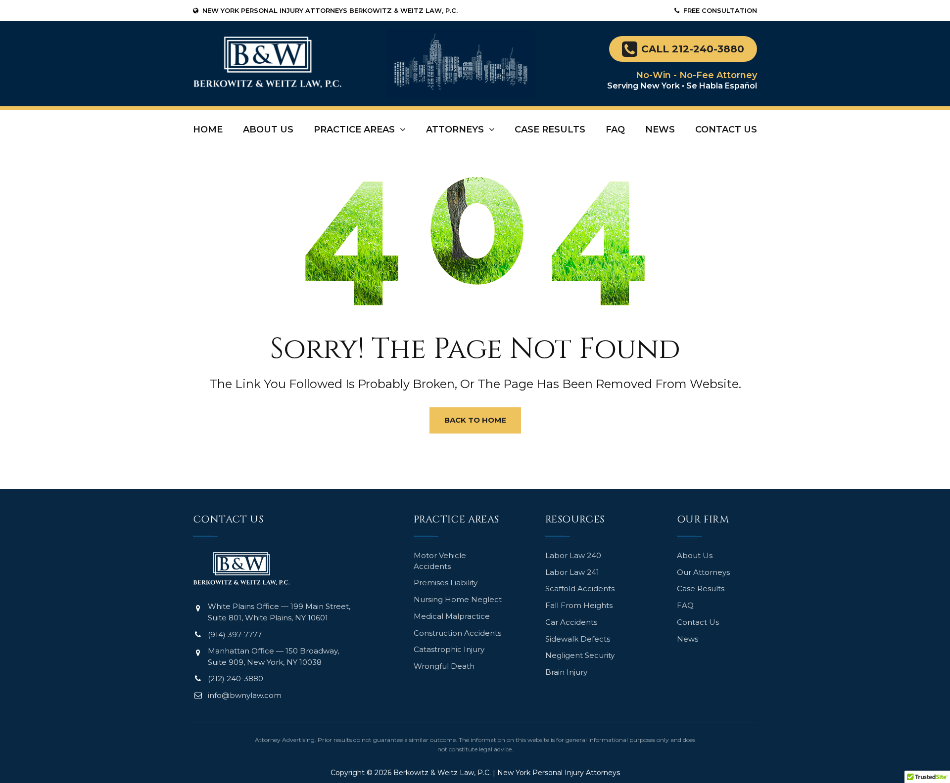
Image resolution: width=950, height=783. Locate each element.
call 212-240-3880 (692, 49)
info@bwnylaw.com (245, 695)
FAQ (615, 129)
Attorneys (455, 129)
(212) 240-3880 (235, 678)
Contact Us (726, 129)
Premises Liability (445, 582)
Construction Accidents (457, 633)
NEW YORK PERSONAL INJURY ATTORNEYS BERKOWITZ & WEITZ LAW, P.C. (330, 10)
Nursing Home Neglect (458, 599)
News (660, 129)
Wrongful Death (444, 666)
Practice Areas (354, 129)
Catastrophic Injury (449, 649)
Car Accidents (571, 622)
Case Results (550, 129)
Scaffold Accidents (580, 588)
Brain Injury (566, 672)
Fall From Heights (579, 605)
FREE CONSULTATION (720, 10)
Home (208, 129)
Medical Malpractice (452, 616)
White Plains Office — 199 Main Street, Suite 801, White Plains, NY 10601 (279, 612)
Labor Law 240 (573, 555)
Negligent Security (580, 655)
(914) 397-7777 (235, 634)
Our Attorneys (703, 572)
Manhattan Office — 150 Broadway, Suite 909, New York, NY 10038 (273, 656)
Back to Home (475, 420)
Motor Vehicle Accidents (440, 561)
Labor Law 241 (572, 572)
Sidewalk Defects (577, 639)
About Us (268, 129)
